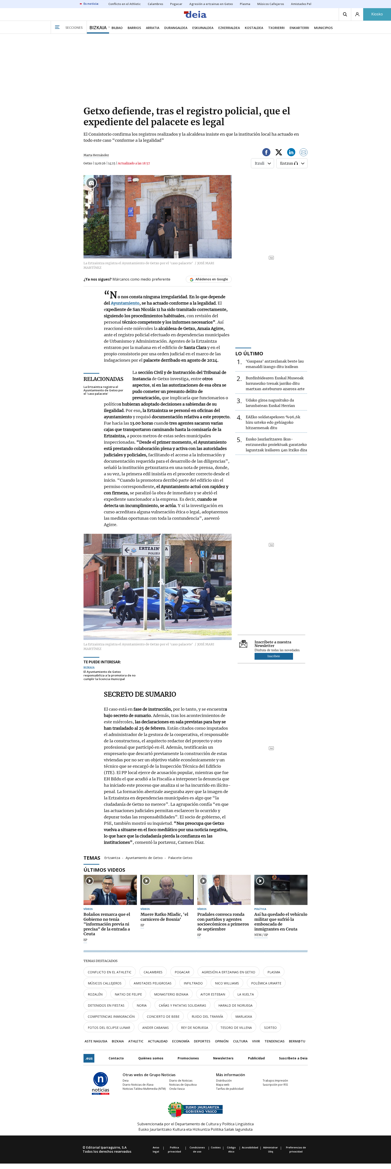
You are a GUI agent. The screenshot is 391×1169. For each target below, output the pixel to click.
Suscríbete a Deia (293, 1058)
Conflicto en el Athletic (109, 972)
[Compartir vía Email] (304, 153)
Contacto (116, 1058)
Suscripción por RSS (275, 1085)
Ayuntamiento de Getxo (144, 857)
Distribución (224, 1080)
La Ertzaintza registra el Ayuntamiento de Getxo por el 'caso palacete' (103, 390)
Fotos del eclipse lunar (109, 1027)
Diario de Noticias (180, 1080)
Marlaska (243, 1016)
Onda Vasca (177, 1089)
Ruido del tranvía (207, 1016)
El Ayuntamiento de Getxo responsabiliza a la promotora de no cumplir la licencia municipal (109, 675)
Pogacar (182, 972)
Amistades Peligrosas (153, 983)
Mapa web (222, 1085)
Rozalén (95, 994)
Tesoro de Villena (236, 1027)
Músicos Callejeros (105, 983)
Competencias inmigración (111, 1016)
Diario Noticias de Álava (138, 1085)
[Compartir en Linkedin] (291, 153)
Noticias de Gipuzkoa (183, 1085)
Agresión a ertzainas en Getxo (228, 972)
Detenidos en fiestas (106, 1005)
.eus (89, 1058)
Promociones (188, 1058)
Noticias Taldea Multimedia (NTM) (144, 1089)
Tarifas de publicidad (229, 1089)
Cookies (216, 1147)
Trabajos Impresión (275, 1080)
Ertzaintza (112, 857)
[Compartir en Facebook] (266, 153)
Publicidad (256, 1058)
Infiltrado (193, 983)
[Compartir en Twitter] (279, 153)
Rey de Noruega (194, 1027)
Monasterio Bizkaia (171, 994)
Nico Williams (227, 983)
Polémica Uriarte (266, 983)
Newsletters (223, 1058)
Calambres (153, 972)
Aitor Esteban (212, 994)
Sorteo (270, 1027)
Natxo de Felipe (128, 994)
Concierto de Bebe (163, 1016)
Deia (126, 1080)
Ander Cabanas (155, 1027)
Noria (142, 1005)
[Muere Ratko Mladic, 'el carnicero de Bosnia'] (167, 890)
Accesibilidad (250, 1147)
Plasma (273, 972)
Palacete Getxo (180, 857)
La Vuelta (245, 994)
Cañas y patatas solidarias (182, 1005)
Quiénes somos (150, 1058)
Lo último (249, 353)
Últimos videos (104, 869)
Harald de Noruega (235, 1005)
